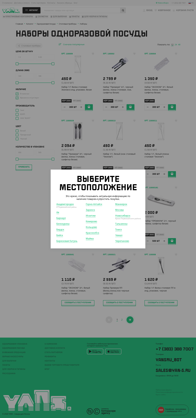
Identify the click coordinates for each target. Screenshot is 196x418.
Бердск (60, 229)
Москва (119, 209)
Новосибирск (122, 215)
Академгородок (65, 204)
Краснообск (92, 232)
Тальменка (121, 223)
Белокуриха (62, 223)
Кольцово (91, 227)
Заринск (90, 209)
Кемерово (91, 221)
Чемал (118, 235)
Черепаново (122, 241)
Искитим (91, 215)
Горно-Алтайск (94, 204)
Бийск (59, 235)
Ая (57, 212)
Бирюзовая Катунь (66, 241)
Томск (118, 229)
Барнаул (61, 218)
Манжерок (121, 204)
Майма (90, 238)
